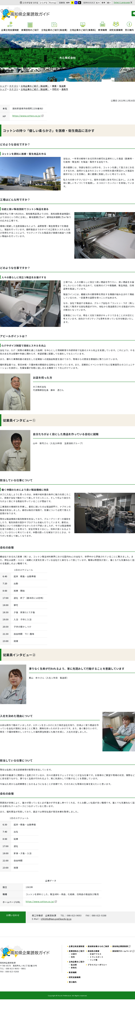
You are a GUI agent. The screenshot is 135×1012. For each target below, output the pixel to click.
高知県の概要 (93, 951)
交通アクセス (95, 954)
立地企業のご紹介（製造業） (35, 85)
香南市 (64, 89)
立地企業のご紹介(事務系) (83, 29)
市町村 (55, 89)
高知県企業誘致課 (120, 946)
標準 (68, 2)
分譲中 (74, 954)
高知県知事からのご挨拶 (98, 946)
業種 (54, 85)
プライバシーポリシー (97, 964)
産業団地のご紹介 (30, 29)
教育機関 (102, 29)
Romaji (52, 2)
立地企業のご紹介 (76, 961)
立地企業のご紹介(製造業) (54, 29)
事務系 (74, 967)
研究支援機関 (116, 29)
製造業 (62, 85)
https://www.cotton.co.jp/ (26, 115)
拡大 (98, 2)
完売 (73, 957)
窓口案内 (129, 29)
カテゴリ (13, 85)
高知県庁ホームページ (122, 951)
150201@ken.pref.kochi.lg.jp (56, 918)
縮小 (109, 2)
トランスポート (96, 957)
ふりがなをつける (30, 2)
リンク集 (94, 960)
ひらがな (44, 2)
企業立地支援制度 (10, 29)
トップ (3, 85)
